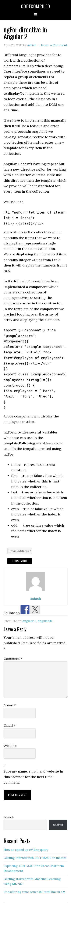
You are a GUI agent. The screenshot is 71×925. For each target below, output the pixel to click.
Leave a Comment (54, 45)
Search (9, 817)
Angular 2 (29, 621)
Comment (13, 658)
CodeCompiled (35, 6)
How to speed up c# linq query (26, 849)
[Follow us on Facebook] (25, 609)
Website (10, 746)
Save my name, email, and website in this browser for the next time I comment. (33, 777)
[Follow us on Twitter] (35, 609)
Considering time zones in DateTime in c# (34, 892)
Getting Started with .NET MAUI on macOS (35, 858)
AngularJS (45, 621)
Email (10, 725)
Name (10, 705)
